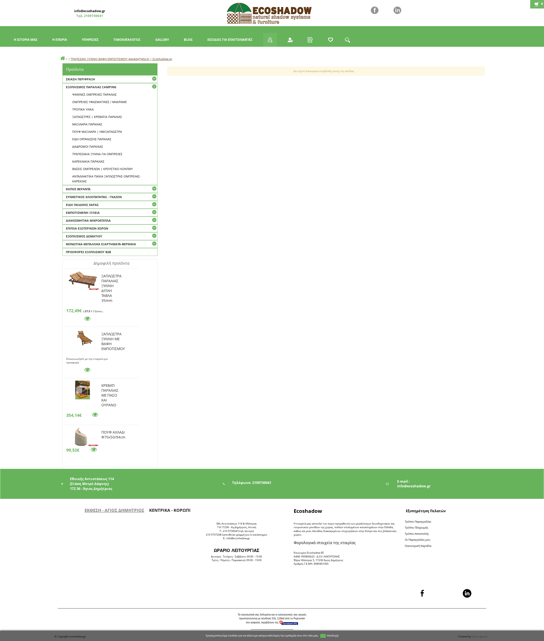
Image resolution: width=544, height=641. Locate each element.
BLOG (188, 39)
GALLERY (162, 39)
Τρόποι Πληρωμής (416, 527)
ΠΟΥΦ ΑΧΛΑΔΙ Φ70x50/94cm (113, 433)
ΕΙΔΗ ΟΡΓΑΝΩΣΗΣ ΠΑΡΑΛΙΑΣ (91, 139)
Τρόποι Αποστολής (417, 534)
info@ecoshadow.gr (89, 11)
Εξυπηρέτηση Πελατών (426, 511)
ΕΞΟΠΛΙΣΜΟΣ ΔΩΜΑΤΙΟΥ (84, 236)
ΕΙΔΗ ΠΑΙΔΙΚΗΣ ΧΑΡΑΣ (82, 205)
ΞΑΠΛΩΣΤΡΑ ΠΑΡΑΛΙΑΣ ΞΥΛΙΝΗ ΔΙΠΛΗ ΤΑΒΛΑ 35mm (111, 277)
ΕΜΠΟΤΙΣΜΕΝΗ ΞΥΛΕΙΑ (83, 213)
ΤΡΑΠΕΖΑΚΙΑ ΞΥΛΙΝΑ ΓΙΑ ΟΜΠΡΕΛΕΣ (97, 154)
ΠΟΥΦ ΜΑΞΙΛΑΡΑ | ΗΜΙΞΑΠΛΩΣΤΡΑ (97, 132)
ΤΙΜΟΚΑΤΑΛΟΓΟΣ (126, 39)
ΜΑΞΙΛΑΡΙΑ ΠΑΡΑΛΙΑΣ (87, 124)
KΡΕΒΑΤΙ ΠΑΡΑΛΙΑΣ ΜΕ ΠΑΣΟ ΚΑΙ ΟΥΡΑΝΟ (109, 386)
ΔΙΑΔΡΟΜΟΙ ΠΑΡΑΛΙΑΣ (87, 147)
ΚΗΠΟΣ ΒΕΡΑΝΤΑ (78, 189)
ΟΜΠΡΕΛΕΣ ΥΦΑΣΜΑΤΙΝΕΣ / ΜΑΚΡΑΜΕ (99, 102)
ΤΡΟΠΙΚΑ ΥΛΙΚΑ (83, 109)
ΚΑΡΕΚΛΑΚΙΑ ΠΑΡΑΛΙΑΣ (88, 161)
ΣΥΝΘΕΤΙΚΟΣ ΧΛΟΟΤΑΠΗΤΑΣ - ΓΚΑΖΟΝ (94, 197)
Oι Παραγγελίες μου (417, 540)
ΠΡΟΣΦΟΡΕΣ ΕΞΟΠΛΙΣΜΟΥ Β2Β (88, 252)
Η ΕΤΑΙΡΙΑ (59, 39)
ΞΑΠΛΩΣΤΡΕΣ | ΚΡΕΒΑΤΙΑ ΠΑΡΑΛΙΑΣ (97, 117)
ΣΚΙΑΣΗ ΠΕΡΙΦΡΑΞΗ (80, 79)
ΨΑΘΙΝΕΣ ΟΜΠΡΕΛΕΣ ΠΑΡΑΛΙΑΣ (94, 94)
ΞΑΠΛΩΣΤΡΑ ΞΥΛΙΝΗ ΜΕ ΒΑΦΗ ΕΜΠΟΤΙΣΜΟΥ (113, 335)
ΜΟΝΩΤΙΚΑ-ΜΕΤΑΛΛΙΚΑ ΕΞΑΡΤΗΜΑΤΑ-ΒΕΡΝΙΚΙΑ (101, 244)
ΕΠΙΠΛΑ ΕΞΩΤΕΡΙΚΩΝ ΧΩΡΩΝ (87, 228)
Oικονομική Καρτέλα (418, 546)
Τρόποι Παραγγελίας (418, 521)
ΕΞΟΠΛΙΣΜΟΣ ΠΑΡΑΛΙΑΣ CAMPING (91, 87)
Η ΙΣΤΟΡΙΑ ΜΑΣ (25, 39)
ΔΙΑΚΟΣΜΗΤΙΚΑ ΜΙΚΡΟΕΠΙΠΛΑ (88, 220)
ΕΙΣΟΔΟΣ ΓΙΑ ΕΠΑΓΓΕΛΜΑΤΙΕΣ (229, 39)
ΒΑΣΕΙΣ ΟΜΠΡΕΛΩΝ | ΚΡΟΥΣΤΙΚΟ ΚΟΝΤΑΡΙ (102, 169)
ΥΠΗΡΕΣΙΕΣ (90, 39)
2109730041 (93, 16)
